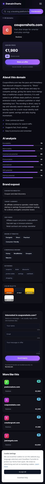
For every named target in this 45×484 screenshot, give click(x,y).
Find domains (36, 11)
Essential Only (22, 478)
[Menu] (40, 3)
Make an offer (22, 62)
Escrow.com (9, 367)
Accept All (22, 472)
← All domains (8, 18)
